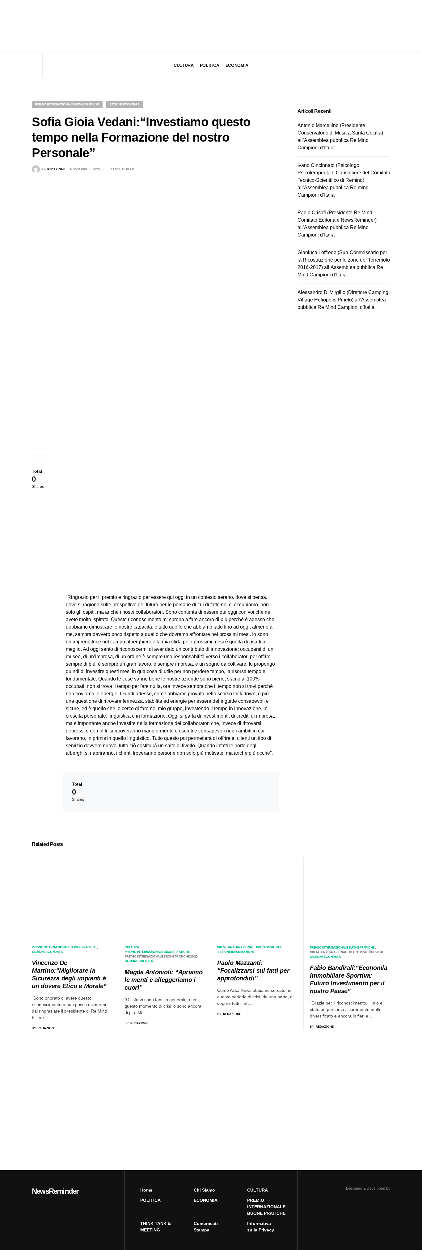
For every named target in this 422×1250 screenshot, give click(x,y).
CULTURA (131, 947)
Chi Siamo (204, 1190)
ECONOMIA (205, 1200)
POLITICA (150, 1200)
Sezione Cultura (139, 961)
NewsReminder (55, 1191)
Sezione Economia (124, 104)
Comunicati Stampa (206, 1226)
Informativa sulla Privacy (260, 1226)
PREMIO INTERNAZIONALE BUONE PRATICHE (67, 104)
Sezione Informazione (235, 951)
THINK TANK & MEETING (155, 1226)
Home (146, 1190)
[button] (34, 26)
